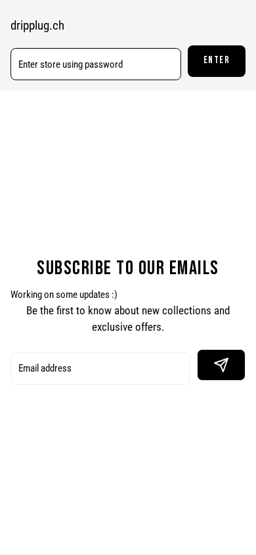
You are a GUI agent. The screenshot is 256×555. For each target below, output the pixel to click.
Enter (216, 60)
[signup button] (221, 365)
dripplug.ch (37, 25)
